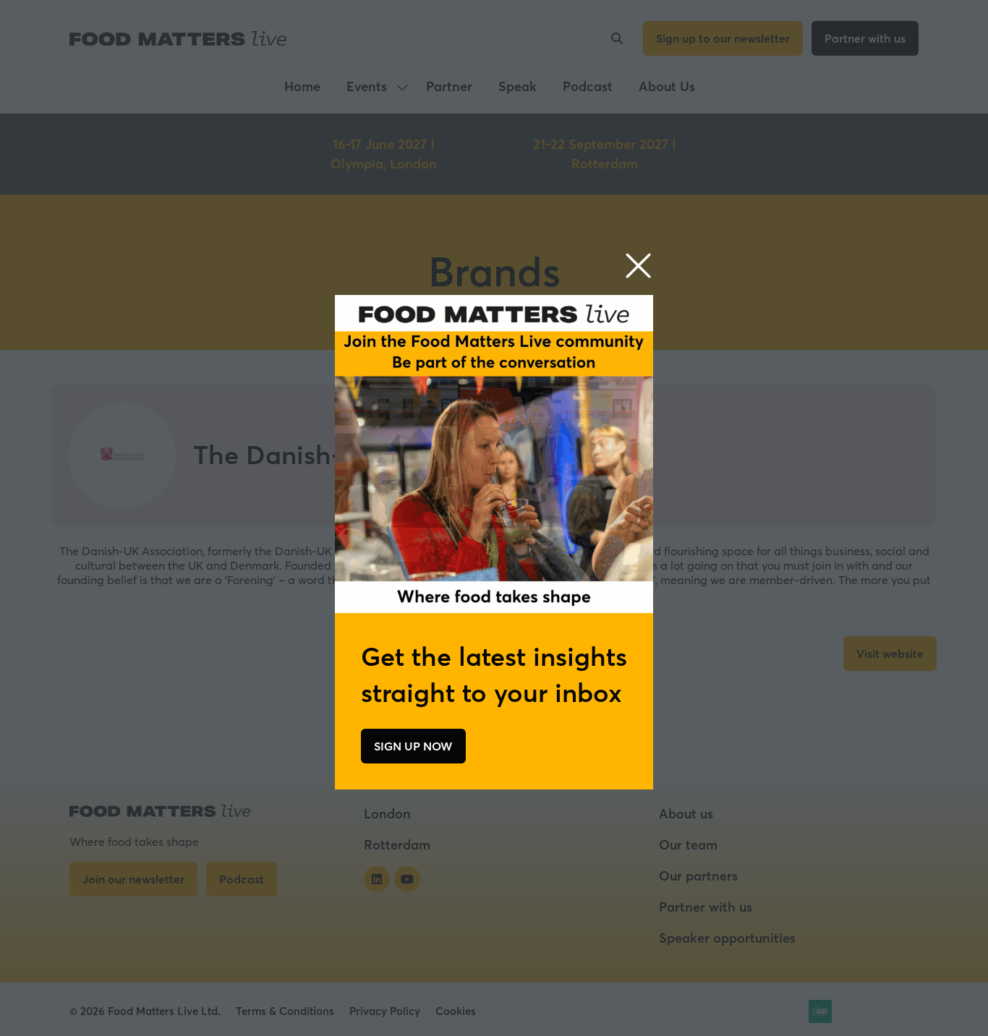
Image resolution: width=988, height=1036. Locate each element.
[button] (638, 266)
